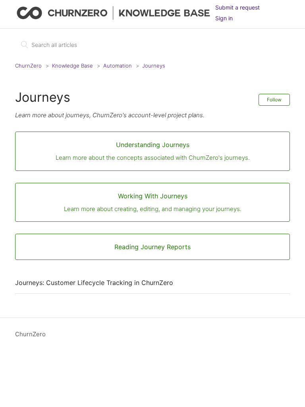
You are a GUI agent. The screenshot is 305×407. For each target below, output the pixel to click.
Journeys (153, 65)
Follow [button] (274, 100)
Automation (117, 65)
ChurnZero (28, 65)
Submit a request (237, 7)
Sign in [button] (224, 18)
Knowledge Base (72, 65)
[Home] (115, 18)
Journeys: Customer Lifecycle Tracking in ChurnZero (94, 283)
